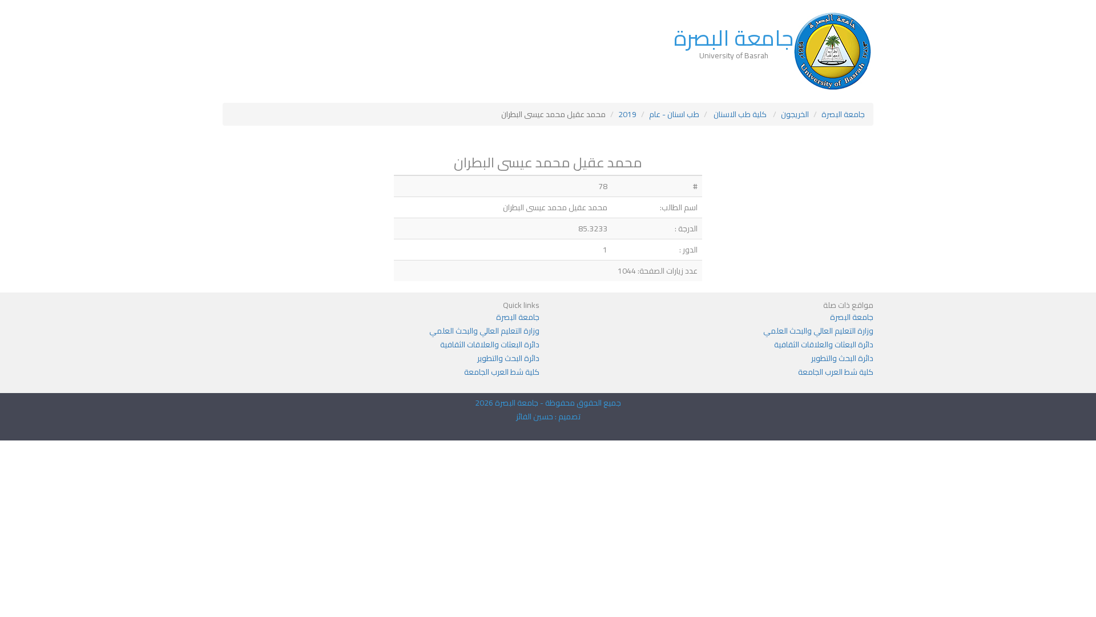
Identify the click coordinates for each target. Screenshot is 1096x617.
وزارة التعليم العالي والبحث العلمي (818, 330)
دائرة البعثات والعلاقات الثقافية (823, 344)
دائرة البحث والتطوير (842, 358)
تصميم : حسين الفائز (548, 416)
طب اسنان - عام (674, 114)
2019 (627, 114)
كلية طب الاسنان (740, 114)
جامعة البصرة (733, 37)
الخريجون (795, 114)
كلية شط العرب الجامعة (835, 371)
